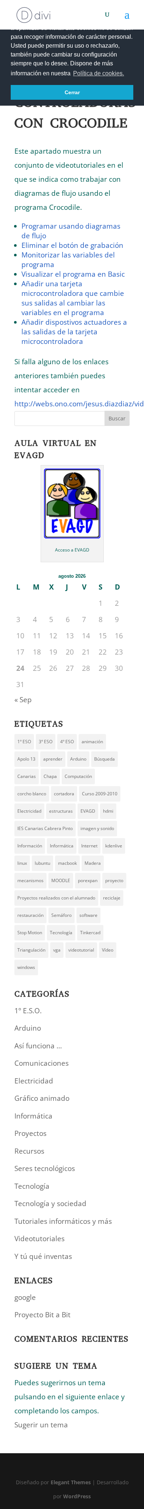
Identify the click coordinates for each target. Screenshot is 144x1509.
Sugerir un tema (41, 1425)
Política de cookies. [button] (98, 73)
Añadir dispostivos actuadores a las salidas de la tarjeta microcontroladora (74, 331)
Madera (93, 863)
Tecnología (61, 932)
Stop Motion (29, 932)
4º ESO (67, 741)
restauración (30, 915)
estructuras (61, 811)
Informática (61, 846)
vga (57, 950)
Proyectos (30, 1133)
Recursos (29, 1151)
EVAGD (87, 811)
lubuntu (42, 863)
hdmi (108, 811)
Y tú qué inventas (43, 1256)
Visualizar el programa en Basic (73, 274)
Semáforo (61, 915)
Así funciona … (38, 1046)
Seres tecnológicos (44, 1168)
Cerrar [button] (72, 92)
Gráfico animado (41, 1098)
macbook (67, 863)
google (25, 1297)
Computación (78, 776)
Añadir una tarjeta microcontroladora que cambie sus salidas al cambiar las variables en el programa (72, 298)
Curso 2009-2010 (99, 794)
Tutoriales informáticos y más (63, 1221)
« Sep (23, 699)
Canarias (26, 776)
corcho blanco (31, 794)
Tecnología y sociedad (50, 1203)
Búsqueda (104, 759)
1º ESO (24, 741)
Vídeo (107, 950)
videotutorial (81, 950)
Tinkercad (90, 932)
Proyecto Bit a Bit (42, 1314)
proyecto (114, 880)
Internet (89, 846)
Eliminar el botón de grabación (72, 245)
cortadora (64, 794)
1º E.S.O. (28, 1010)
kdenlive (113, 846)
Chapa (50, 776)
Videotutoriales (39, 1238)
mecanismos (30, 880)
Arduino (78, 759)
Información (29, 846)
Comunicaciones (41, 1063)
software (88, 915)
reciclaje (111, 898)
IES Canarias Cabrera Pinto (45, 828)
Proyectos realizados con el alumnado (56, 898)
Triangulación (31, 950)
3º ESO (45, 741)
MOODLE (60, 880)
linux (22, 863)
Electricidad (29, 811)
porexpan (87, 880)
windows (26, 967)
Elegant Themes (71, 1482)
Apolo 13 (26, 759)
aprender (52, 759)
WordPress (77, 1496)
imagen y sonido (97, 828)
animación (92, 741)
